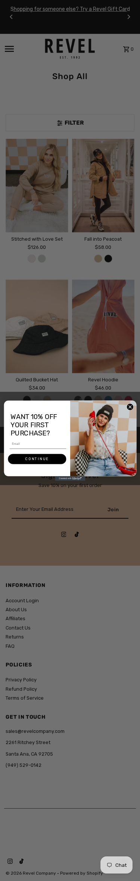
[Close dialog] (130, 406)
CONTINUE (37, 459)
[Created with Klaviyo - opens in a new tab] (70, 478)
